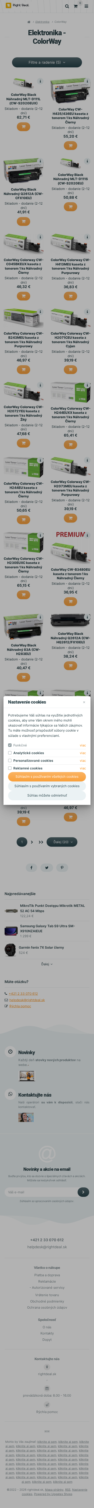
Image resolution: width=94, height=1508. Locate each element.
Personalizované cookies (33, 760)
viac (83, 745)
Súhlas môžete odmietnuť (47, 795)
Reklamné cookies (27, 768)
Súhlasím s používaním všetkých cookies (47, 776)
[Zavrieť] (84, 702)
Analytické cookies (28, 753)
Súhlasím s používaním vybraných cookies (47, 786)
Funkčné (20, 745)
